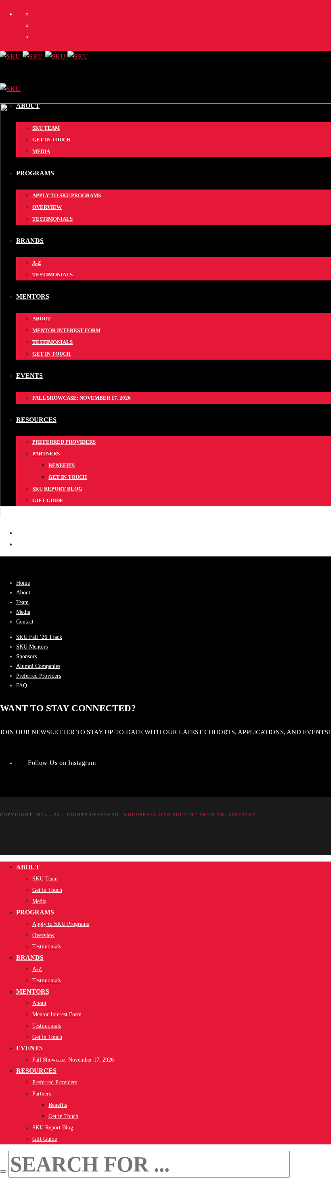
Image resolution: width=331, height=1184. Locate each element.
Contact (25, 622)
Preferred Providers (38, 676)
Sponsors (26, 656)
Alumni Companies (38, 666)
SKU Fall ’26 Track (39, 637)
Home (23, 583)
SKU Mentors (32, 647)
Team (22, 602)
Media (23, 612)
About (23, 593)
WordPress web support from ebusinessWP (189, 814)
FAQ (21, 686)
